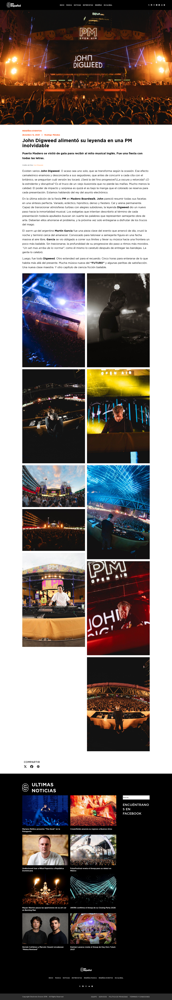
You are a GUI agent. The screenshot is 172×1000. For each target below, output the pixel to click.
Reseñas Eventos (32, 131)
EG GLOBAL (119, 978)
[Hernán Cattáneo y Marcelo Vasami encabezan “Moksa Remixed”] (45, 928)
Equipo (94, 997)
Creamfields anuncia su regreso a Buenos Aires (91, 829)
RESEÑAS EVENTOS (106, 978)
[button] (25, 767)
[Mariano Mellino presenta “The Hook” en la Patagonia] (45, 810)
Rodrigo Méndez (52, 135)
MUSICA (58, 978)
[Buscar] (147, 797)
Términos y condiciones (140, 997)
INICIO (51, 978)
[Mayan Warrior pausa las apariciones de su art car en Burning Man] (45, 889)
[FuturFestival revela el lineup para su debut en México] (93, 850)
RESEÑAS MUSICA (90, 978)
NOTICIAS (66, 978)
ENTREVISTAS (77, 978)
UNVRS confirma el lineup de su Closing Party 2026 (93, 908)
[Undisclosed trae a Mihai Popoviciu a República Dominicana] (45, 850)
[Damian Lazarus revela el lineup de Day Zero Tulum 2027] (93, 928)
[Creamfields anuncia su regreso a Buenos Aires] (93, 810)
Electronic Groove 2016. (39, 997)
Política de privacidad (118, 997)
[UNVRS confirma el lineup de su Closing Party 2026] (93, 889)
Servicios (103, 997)
